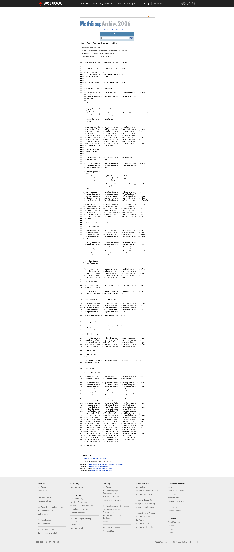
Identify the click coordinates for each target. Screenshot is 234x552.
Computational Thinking (145, 503)
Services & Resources (119, 16)
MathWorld (139, 520)
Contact (171, 529)
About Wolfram (174, 522)
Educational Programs (112, 500)
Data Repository (76, 498)
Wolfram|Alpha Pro (45, 510)
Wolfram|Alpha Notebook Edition (51, 507)
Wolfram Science (142, 523)
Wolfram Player (44, 523)
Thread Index (116, 30)
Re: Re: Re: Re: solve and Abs (95, 458)
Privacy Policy (181, 542)
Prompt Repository (78, 512)
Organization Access (176, 501)
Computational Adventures (146, 507)
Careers (171, 525)
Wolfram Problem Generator (146, 490)
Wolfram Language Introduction (116, 506)
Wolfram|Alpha (141, 487)
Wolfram (163, 542)
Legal (172, 542)
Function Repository (78, 502)
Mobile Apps (43, 514)
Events (170, 532)
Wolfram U (107, 487)
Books (105, 521)
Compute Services (45, 497)
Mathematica (43, 490)
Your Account (173, 497)
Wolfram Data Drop (143, 516)
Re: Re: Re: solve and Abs (98, 466)
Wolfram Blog (108, 531)
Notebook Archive (77, 524)
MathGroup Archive (148, 16)
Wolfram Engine (44, 520)
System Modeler (44, 501)
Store (170, 487)
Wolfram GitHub (76, 528)
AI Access (41, 494)
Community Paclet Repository (82, 505)
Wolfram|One (43, 487)
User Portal (172, 494)
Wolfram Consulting (78, 487)
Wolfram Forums (134, 16)
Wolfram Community (111, 527)
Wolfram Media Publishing (145, 527)
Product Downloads (176, 490)
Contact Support (174, 510)
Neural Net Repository (79, 509)
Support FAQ (173, 507)
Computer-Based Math (144, 500)
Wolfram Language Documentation (110, 491)
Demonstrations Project (145, 513)
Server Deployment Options (49, 533)
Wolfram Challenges (143, 494)
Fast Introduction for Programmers (111, 510)
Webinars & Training (111, 496)
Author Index (126, 30)
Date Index (107, 30)
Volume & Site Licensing (47, 529)
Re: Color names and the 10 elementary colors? (106, 464)
